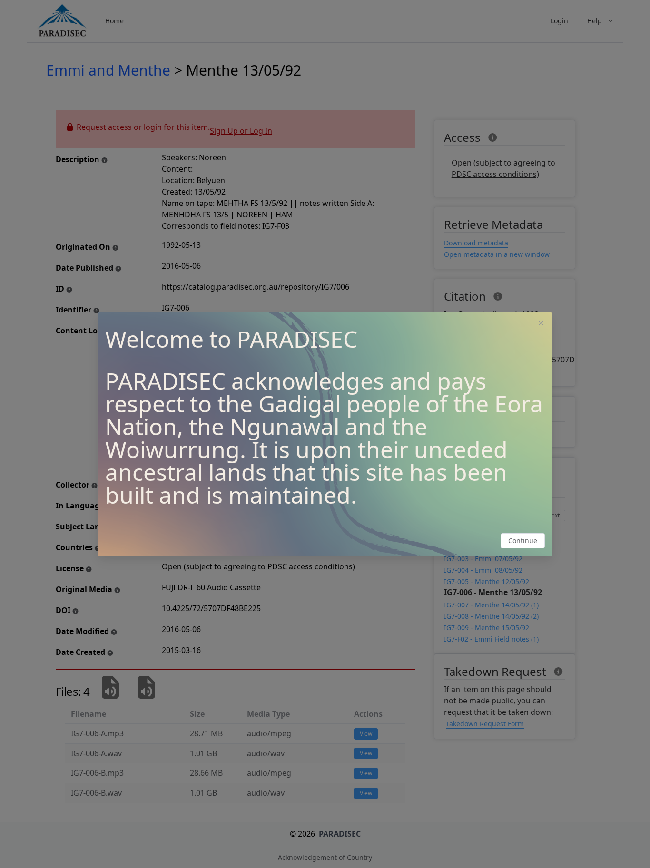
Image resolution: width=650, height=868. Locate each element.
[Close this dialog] (541, 323)
